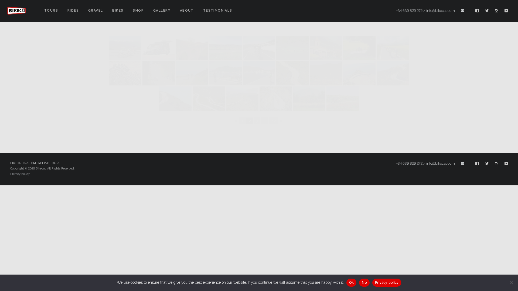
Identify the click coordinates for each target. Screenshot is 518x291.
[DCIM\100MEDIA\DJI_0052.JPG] (276, 98)
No (364, 282)
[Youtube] (506, 10)
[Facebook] (477, 10)
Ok (351, 282)
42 (273, 121)
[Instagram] (496, 10)
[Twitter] (487, 10)
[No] (511, 282)
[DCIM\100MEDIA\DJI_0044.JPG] (242, 98)
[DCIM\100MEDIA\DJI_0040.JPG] (209, 98)
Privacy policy (20, 174)
